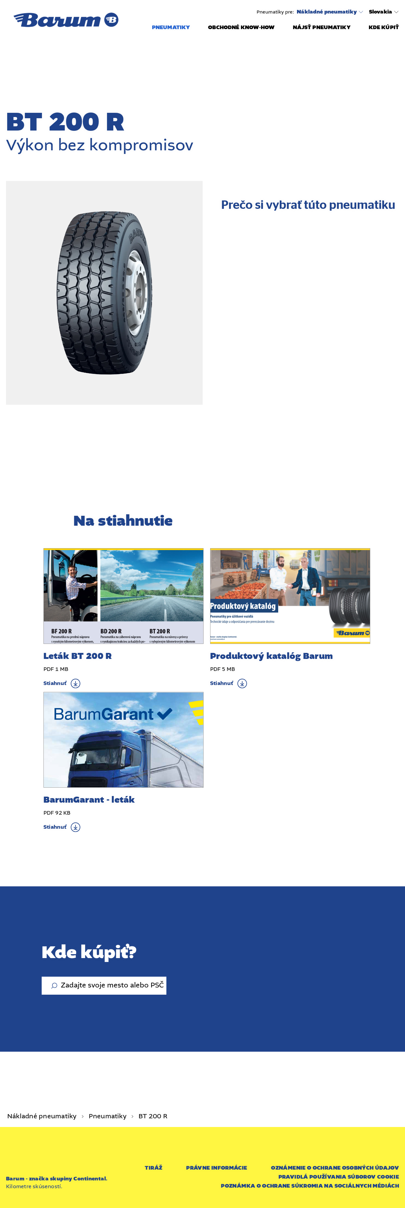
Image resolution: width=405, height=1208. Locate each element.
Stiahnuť (55, 683)
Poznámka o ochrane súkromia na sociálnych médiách (310, 1186)
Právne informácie (216, 1168)
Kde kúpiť (384, 27)
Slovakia (380, 12)
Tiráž (153, 1168)
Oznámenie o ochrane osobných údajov (335, 1168)
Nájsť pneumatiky (322, 27)
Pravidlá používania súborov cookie (338, 1177)
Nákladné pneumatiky (327, 12)
